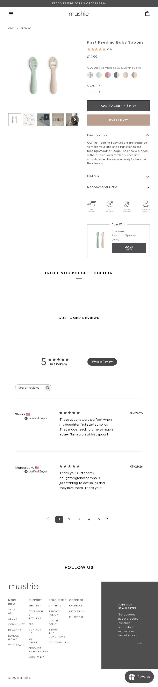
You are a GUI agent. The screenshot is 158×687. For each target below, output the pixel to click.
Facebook (76, 605)
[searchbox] (29, 387)
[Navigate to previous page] (49, 518)
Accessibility (58, 642)
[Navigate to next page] (109, 518)
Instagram (77, 611)
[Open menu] (14, 13)
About (12, 619)
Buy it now (118, 119)
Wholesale (16, 645)
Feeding (26, 28)
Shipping (35, 605)
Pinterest (76, 617)
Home (10, 28)
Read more (95, 163)
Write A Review (102, 362)
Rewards (14, 630)
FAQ (31, 624)
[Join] (138, 643)
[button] (14, 119)
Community (16, 624)
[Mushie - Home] (79, 13)
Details (93, 176)
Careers (55, 605)
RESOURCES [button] (55, 600)
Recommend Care (102, 187)
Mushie (18, 678)
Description (97, 135)
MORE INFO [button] (12, 602)
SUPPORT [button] (35, 600)
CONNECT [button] (75, 600)
